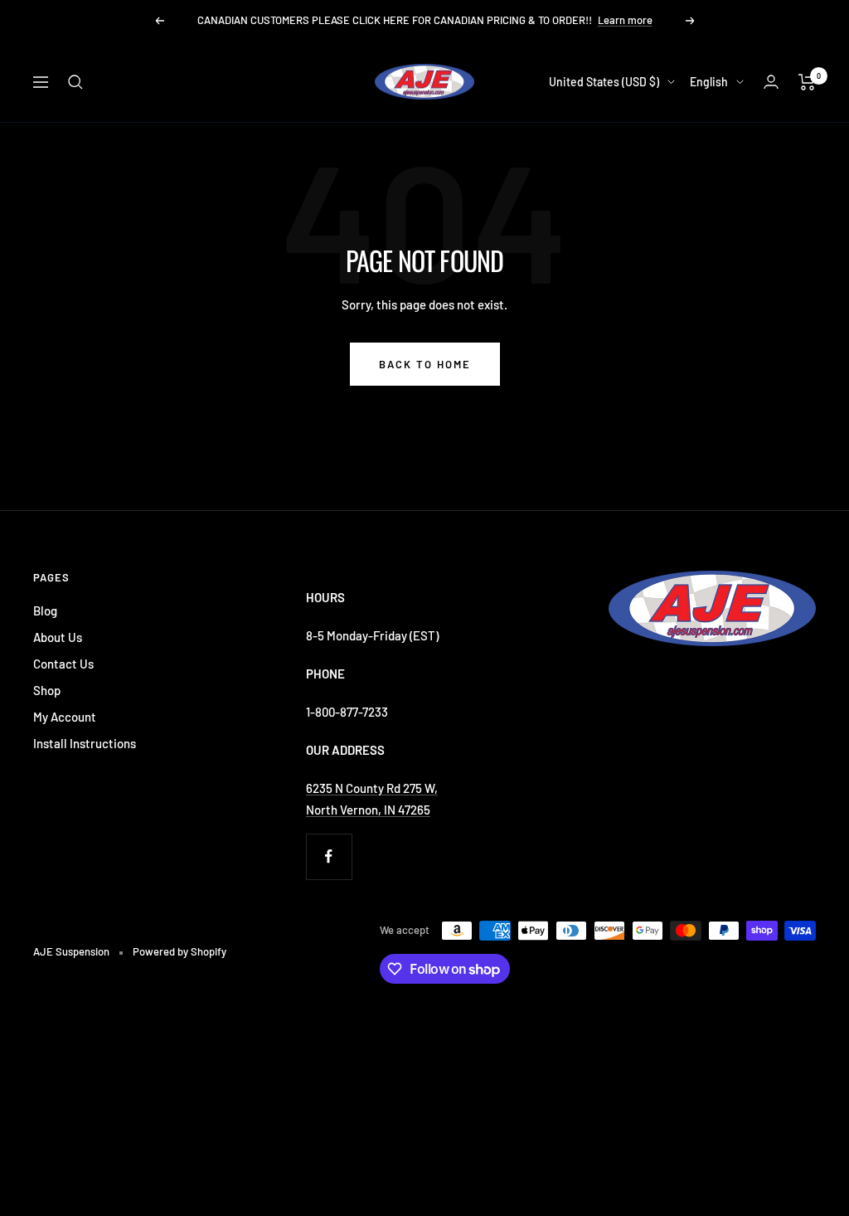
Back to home (425, 364)
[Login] (771, 82)
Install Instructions (84, 743)
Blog (45, 610)
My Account (64, 716)
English (709, 82)
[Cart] (807, 82)
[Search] (75, 82)
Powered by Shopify (179, 951)
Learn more (625, 20)
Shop (47, 690)
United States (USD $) (604, 82)
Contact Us (63, 663)
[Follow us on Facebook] (329, 856)
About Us (57, 637)
